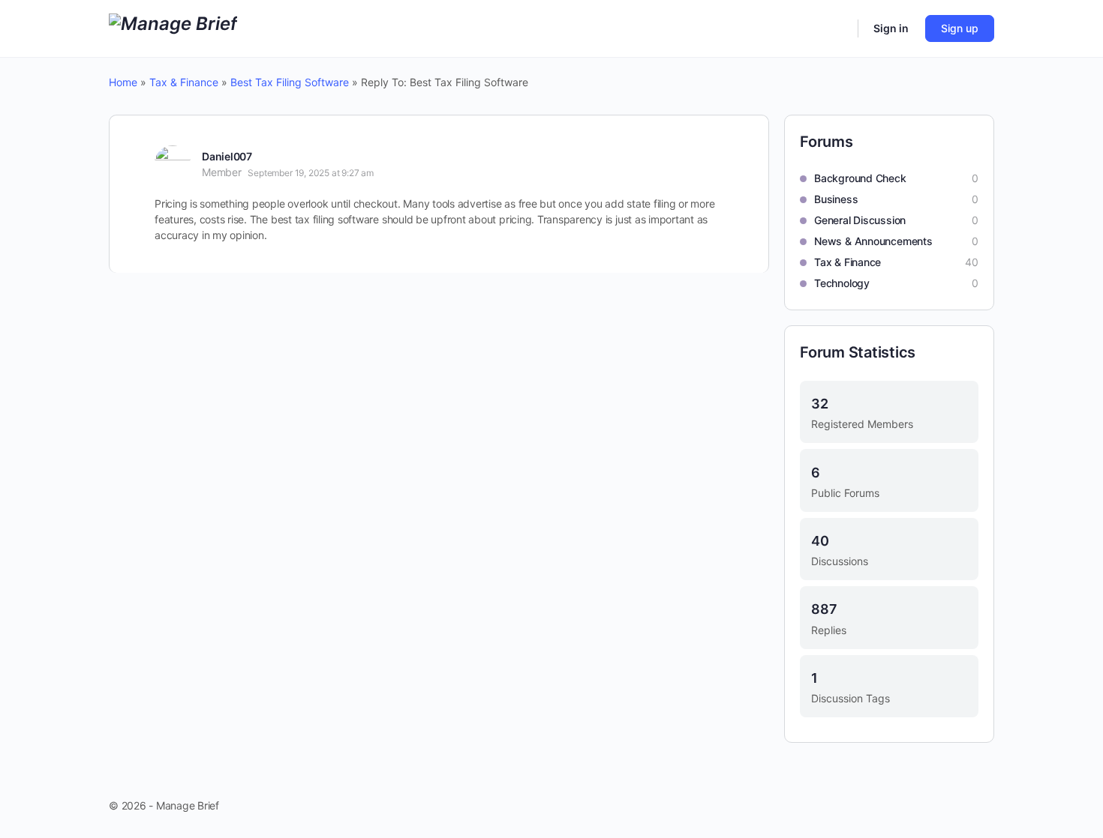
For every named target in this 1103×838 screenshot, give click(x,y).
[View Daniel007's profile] (173, 163)
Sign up (959, 28)
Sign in (891, 28)
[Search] (837, 28)
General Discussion (860, 220)
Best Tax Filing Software (289, 82)
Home (123, 82)
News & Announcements (873, 241)
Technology (842, 283)
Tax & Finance (183, 82)
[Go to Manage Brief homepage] (173, 27)
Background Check (860, 178)
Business (836, 199)
